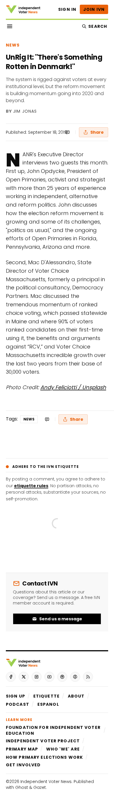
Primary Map (22, 749)
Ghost (21, 787)
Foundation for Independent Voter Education (53, 730)
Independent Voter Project (43, 741)
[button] (15, 696)
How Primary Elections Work (44, 757)
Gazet (39, 787)
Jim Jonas (25, 111)
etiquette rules (31, 486)
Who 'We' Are (63, 749)
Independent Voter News (46, 781)
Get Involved (23, 765)
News (13, 45)
